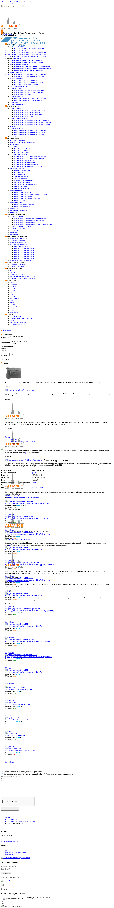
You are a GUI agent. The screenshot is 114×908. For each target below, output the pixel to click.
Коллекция (5, 343)
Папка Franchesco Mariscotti (18, 704)
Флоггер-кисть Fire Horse (18, 689)
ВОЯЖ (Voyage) (38, 487)
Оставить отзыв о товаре (22, 774)
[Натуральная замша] (22, 356)
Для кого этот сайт (12, 850)
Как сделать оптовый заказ (15, 852)
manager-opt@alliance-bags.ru (13, 4)
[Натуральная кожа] (22, 354)
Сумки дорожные (12, 439)
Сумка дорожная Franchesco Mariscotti (27, 503)
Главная (8, 437)
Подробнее (9, 515)
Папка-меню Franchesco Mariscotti (20, 751)
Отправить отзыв (10, 809)
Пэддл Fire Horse (15, 735)
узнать (34, 473)
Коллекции (7, 330)
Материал (5, 355)
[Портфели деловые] (22, 336)
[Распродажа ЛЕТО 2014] (22, 342)
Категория (5, 337)
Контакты (9, 854)
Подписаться (6, 873)
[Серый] (13, 351)
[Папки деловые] (22, 338)
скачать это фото (22, 453)
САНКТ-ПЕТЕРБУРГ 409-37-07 (16, 2)
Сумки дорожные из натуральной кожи (20, 441)
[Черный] (13, 349)
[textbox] (11, 6)
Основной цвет (7, 347)
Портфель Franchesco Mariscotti (19, 720)
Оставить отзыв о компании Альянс (59, 774)
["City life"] (22, 343)
